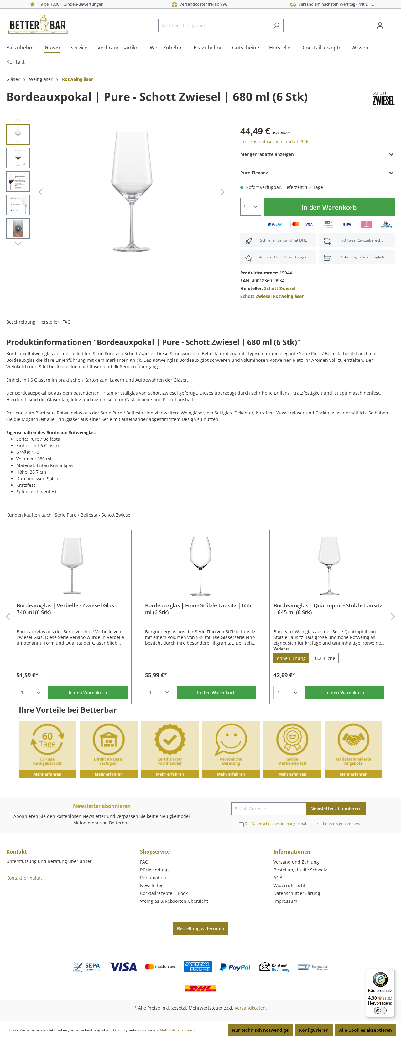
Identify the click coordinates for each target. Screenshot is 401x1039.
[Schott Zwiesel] (384, 98)
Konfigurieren (314, 1030)
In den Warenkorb (329, 207)
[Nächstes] (222, 192)
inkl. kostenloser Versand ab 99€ (274, 141)
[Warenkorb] (391, 23)
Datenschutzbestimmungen (276, 823)
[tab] (20, 322)
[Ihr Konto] (380, 25)
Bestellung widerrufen (200, 929)
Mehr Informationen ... (178, 1030)
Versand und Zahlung (296, 862)
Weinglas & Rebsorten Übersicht (174, 901)
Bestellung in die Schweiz (300, 870)
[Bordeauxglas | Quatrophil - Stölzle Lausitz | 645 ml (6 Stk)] (328, 566)
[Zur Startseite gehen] (37, 24)
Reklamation (153, 878)
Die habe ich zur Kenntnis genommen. (302, 823)
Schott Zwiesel (279, 288)
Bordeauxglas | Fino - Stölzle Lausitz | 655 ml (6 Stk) (198, 609)
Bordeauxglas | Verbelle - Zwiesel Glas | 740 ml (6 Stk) (67, 609)
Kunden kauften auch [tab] (29, 515)
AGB (277, 878)
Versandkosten (250, 1008)
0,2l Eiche (325, 658)
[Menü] (391, 972)
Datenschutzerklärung (296, 893)
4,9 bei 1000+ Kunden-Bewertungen (69, 4)
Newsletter (151, 885)
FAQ (144, 862)
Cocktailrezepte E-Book (164, 893)
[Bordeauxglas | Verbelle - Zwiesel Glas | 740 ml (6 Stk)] (72, 566)
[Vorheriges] (40, 192)
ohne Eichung (291, 658)
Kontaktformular (23, 878)
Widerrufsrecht (289, 885)
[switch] (380, 1010)
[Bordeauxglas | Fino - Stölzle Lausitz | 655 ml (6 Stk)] (200, 566)
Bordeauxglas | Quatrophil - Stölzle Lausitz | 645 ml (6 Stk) (327, 609)
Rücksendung (154, 870)
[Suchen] (276, 25)
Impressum (285, 901)
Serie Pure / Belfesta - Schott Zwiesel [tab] (93, 515)
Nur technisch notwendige (260, 1030)
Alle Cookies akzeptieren (365, 1030)
